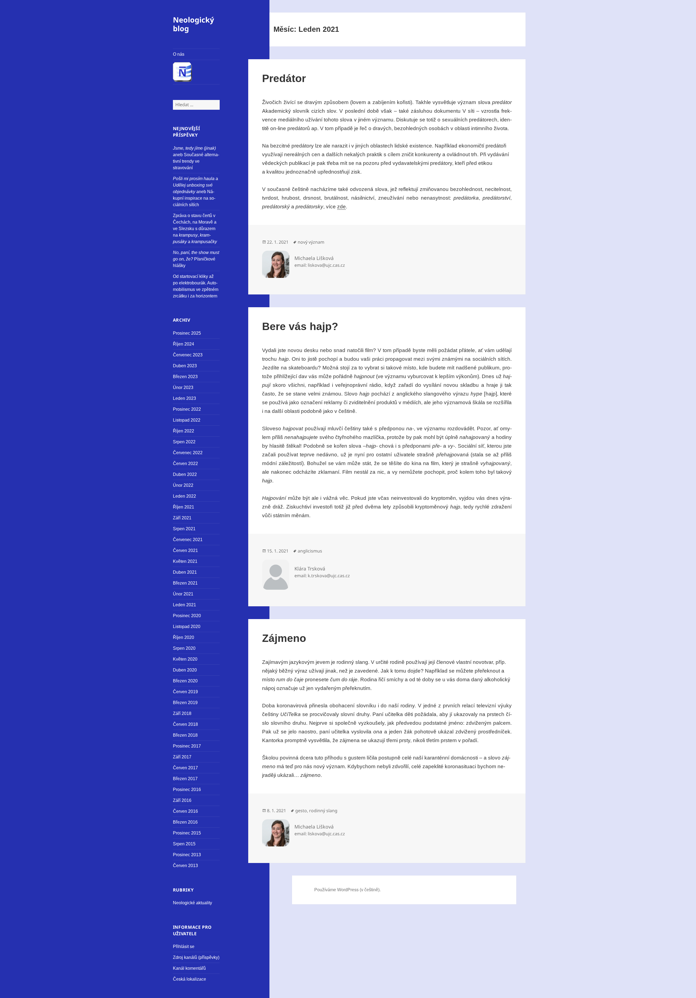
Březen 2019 (185, 702)
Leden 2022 (184, 496)
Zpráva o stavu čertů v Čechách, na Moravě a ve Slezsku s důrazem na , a (195, 228)
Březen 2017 (185, 778)
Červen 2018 (185, 724)
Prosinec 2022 (187, 409)
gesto (301, 811)
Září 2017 (182, 757)
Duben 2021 (185, 572)
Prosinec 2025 (187, 333)
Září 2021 (182, 518)
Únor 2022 (183, 485)
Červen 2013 (185, 865)
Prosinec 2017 (187, 746)
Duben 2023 (185, 365)
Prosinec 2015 (187, 833)
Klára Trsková (309, 568)
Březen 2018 (185, 735)
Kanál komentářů (189, 968)
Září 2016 (182, 800)
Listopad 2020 (186, 626)
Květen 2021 (185, 561)
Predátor (284, 78)
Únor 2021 (183, 594)
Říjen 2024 (183, 344)
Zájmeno (284, 638)
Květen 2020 (185, 659)
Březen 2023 (185, 376)
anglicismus (310, 551)
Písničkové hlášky (196, 259)
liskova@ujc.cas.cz (326, 265)
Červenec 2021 (188, 539)
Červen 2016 (185, 811)
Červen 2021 (185, 550)
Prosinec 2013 (187, 854)
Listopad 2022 (186, 420)
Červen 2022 (185, 463)
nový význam (311, 242)
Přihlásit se (183, 946)
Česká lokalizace (189, 979)
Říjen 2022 (183, 431)
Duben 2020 (185, 670)
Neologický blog (193, 24)
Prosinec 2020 (187, 615)
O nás (178, 54)
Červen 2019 (185, 691)
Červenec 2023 (188, 355)
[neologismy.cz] (196, 72)
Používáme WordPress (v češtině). (347, 889)
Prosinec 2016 (187, 789)
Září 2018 (182, 713)
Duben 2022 (185, 474)
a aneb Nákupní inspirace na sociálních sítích (195, 191)
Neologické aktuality (192, 902)
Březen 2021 (185, 583)
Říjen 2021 (183, 507)
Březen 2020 (185, 681)
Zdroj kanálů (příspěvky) (196, 957)
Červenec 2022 (188, 452)
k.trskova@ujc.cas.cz (329, 576)
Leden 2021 (184, 604)
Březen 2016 (185, 822)
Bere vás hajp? (300, 326)
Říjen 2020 (183, 637)
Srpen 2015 (184, 844)
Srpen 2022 (184, 442)
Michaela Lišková (314, 258)
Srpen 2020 (184, 648)
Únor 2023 (183, 387)
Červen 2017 (185, 767)
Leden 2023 (184, 398)
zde (341, 206)
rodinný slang (323, 811)
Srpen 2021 (184, 528)
